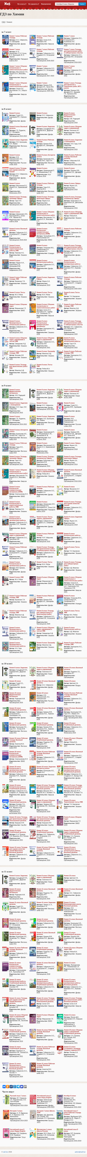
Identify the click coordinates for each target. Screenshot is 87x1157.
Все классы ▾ (22, 4)
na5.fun (5, 1152)
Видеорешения (46, 4)
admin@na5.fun (80, 1152)
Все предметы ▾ (33, 4)
